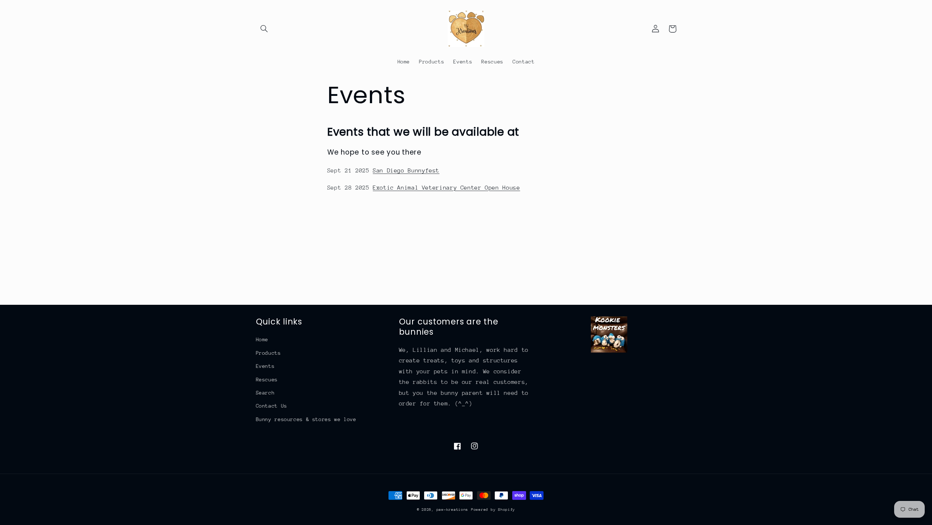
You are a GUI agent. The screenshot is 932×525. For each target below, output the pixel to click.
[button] (264, 28)
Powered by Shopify (493, 510)
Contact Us (271, 406)
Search (265, 393)
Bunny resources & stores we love (306, 419)
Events (265, 366)
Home (262, 339)
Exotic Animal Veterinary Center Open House (446, 187)
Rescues (267, 379)
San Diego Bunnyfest (406, 170)
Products (268, 353)
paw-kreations (453, 510)
